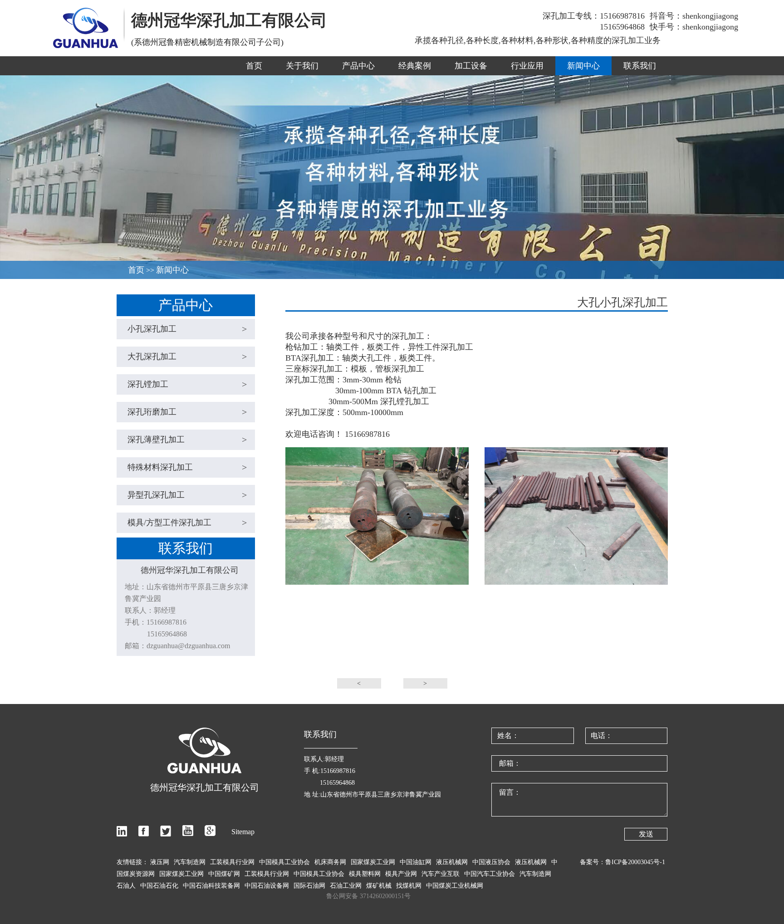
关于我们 (302, 65)
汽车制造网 (190, 862)
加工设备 (471, 65)
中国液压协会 (491, 862)
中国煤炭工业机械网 (454, 885)
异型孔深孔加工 (187, 495)
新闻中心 (583, 65)
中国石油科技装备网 (211, 885)
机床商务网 (330, 862)
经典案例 (414, 65)
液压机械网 (452, 862)
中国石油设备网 (267, 885)
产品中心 (358, 65)
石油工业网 (346, 885)
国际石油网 (309, 885)
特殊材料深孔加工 (187, 467)
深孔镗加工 (187, 384)
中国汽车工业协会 (489, 873)
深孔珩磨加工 (187, 412)
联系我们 (639, 65)
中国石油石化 (159, 885)
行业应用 (527, 65)
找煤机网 (408, 885)
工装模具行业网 (232, 862)
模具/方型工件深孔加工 (187, 523)
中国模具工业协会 (284, 862)
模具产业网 (401, 873)
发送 (646, 834)
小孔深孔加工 (187, 329)
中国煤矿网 (224, 873)
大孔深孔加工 (187, 357)
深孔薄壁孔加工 (187, 440)
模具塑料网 (365, 873)
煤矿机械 (379, 885)
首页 (254, 65)
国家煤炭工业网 (373, 862)
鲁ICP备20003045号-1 (635, 862)
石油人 (126, 885)
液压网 (159, 862)
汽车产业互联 (440, 873)
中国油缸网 (415, 862)
